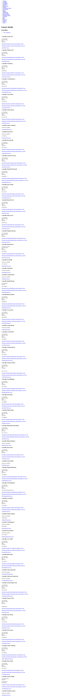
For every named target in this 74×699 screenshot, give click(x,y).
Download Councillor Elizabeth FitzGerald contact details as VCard (14, 178)
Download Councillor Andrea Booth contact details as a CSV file (14, 121)
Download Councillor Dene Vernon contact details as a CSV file (13, 641)
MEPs (4, 18)
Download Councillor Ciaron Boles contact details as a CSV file (13, 105)
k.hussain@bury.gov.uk (6, 292)
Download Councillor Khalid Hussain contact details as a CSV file (14, 290)
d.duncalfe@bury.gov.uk (6, 153)
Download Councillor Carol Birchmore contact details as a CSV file (14, 90)
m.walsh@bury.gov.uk (6, 674)
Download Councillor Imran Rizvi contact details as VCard (12, 454)
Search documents (6, 14)
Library (4, 10)
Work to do (5, 21)
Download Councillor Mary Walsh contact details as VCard (12, 670)
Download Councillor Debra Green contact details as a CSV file (13, 226)
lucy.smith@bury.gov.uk (6, 552)
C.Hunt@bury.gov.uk (6, 278)
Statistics (4, 20)
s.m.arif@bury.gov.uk (6, 61)
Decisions (4, 5)
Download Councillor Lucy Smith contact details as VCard (12, 548)
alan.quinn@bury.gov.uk (6, 407)
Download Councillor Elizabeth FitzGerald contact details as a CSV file (15, 180)
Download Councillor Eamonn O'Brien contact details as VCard (13, 373)
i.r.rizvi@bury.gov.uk (5, 458)
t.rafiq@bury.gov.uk (5, 438)
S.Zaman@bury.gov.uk (6, 695)
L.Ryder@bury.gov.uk (6, 511)
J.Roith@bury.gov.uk (6, 465)
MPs (3, 17)
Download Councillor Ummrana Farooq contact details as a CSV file (14, 164)
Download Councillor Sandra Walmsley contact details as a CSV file (14, 656)
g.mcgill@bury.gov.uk (6, 345)
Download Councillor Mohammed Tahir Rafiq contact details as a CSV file (15, 436)
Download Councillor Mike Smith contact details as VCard (12, 563)
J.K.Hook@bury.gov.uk (6, 272)
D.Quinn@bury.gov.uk (6, 423)
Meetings (4, 11)
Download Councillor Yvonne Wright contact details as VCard (13, 684)
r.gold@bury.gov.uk (5, 213)
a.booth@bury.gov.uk (6, 123)
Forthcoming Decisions (7, 8)
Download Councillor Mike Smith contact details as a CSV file (13, 565)
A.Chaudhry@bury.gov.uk (7, 129)
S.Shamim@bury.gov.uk (6, 519)
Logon (4, 22)
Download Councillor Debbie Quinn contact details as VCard (13, 419)
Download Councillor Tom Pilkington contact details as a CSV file (14, 390)
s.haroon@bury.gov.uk (6, 242)
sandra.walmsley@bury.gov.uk (7, 658)
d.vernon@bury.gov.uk (6, 643)
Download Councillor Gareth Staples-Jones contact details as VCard (14, 592)
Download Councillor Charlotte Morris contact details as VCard (13, 356)
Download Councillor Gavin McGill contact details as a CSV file (13, 343)
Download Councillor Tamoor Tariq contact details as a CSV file (13, 610)
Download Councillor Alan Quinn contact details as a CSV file (13, 405)
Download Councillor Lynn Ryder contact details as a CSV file (13, 509)
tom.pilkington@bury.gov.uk (7, 392)
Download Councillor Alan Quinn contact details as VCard (12, 403)
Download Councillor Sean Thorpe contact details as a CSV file (13, 625)
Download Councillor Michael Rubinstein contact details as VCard (14, 476)
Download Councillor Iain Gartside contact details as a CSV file (13, 195)
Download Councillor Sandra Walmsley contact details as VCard (13, 654)
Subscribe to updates (6, 15)
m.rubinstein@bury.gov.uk (6, 480)
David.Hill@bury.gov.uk (6, 266)
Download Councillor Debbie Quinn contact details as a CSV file (14, 421)
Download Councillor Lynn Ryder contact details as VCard (12, 507)
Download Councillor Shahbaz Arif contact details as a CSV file (13, 59)
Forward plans (5, 9)
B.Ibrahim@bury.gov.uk (6, 307)
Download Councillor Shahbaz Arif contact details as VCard (13, 57)
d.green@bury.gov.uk (6, 228)
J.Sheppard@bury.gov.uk (6, 528)
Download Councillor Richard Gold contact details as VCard (13, 209)
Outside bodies (5, 12)
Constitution (5, 3)
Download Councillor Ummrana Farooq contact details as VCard (13, 162)
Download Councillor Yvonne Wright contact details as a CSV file (14, 686)
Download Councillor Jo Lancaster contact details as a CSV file (13, 321)
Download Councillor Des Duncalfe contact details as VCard (13, 149)
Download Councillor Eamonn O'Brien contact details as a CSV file (14, 375)
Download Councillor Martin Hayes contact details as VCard (13, 253)
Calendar (4, 0)
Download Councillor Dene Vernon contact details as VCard (13, 639)
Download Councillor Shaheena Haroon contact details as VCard (14, 238)
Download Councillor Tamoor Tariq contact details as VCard (13, 608)
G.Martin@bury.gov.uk (6, 329)
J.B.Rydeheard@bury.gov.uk (7, 496)
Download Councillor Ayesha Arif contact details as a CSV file (13, 45)
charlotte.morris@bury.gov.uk (7, 360)
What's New (5, 19)
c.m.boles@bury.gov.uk (6, 107)
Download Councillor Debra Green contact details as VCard (13, 224)
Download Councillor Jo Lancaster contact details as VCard (13, 319)
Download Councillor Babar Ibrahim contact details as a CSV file (14, 305)
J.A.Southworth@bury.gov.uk (7, 580)
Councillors (5, 16)
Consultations (5, 4)
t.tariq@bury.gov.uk (5, 612)
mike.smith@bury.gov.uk (6, 567)
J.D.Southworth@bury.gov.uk (7, 574)
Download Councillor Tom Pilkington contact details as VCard (13, 388)
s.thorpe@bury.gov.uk (6, 627)
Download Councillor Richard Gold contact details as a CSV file (13, 211)
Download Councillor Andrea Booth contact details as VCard (13, 119)
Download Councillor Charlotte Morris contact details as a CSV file (14, 358)
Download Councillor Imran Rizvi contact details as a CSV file (13, 456)
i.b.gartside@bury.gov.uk (6, 197)
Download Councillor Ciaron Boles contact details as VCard (13, 103)
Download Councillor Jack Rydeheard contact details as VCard (13, 492)
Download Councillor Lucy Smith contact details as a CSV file (13, 550)
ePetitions (4, 7)
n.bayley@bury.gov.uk (6, 76)
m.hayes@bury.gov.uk (6, 257)
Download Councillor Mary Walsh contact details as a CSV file (13, 672)
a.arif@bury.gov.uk (5, 47)
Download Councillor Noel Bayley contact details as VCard (13, 72)
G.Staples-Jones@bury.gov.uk (7, 595)
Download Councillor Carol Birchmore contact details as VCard (13, 88)
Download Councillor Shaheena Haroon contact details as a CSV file (14, 240)
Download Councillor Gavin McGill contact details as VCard (13, 341)
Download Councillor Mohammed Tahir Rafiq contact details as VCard (15, 434)
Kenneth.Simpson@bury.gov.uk (7, 536)
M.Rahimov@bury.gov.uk (6, 445)
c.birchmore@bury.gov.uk (6, 92)
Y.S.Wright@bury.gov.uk (6, 688)
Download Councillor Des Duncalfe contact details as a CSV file (13, 151)
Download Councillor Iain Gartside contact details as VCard (13, 193)
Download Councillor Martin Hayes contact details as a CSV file (13, 255)
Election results (5, 6)
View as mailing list (6, 32)
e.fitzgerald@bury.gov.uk (6, 182)
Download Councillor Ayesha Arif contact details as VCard (12, 43)
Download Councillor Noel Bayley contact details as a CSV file (13, 74)
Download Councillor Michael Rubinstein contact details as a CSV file (15, 478)
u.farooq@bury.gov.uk (6, 166)
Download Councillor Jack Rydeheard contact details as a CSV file (14, 494)
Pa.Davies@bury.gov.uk (6, 137)
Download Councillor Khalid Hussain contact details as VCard (13, 288)
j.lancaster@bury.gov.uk (6, 323)
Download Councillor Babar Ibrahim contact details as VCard (13, 303)
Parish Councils (5, 13)
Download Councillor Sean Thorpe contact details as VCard (13, 623)
